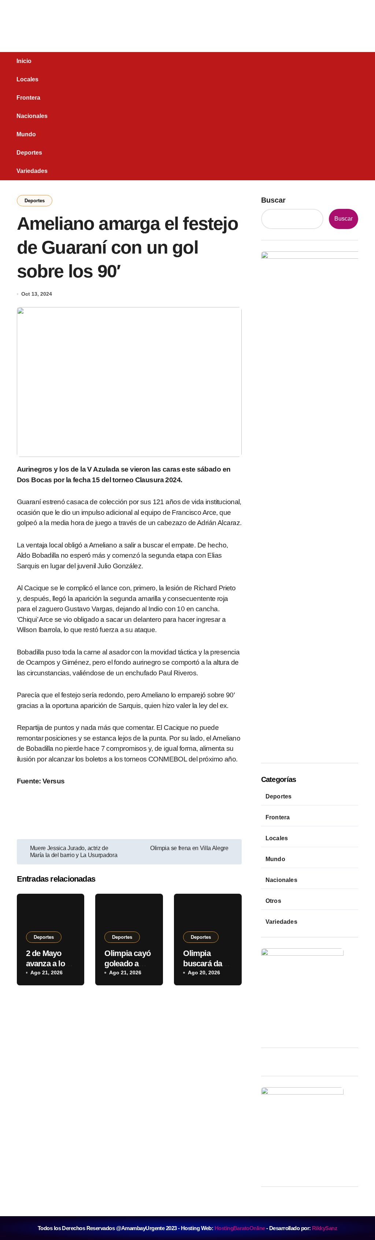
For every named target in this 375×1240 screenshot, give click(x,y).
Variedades (32, 171)
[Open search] (41, 115)
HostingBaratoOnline (240, 1228)
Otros (273, 901)
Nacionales (32, 116)
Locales (27, 79)
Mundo (26, 134)
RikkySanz (324, 1228)
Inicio (23, 61)
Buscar (273, 200)
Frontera (28, 98)
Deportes (29, 153)
